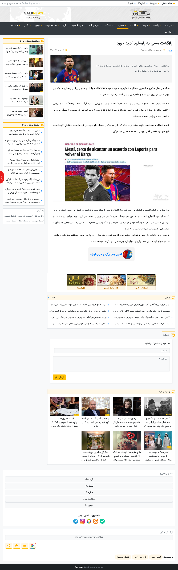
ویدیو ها (89, 505)
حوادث (145, 25)
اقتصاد (133, 25)
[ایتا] (95, 521)
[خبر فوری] (2, 177)
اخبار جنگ (89, 492)
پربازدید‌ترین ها (89, 499)
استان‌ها (169, 32)
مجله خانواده (52, 25)
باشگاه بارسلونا (122, 557)
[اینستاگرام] (82, 521)
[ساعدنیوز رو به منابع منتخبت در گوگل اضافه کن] (32, 546)
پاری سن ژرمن (140, 557)
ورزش (121, 25)
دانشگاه (109, 25)
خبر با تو (14, 25)
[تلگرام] (75, 521)
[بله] (102, 521)
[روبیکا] (89, 521)
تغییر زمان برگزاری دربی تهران (106, 254)
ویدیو (37, 25)
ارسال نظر (59, 377)
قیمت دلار (89, 486)
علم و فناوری (78, 25)
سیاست (169, 25)
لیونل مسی (156, 557)
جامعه (156, 25)
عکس (27, 25)
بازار (65, 25)
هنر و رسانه (94, 25)
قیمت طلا (89, 479)
